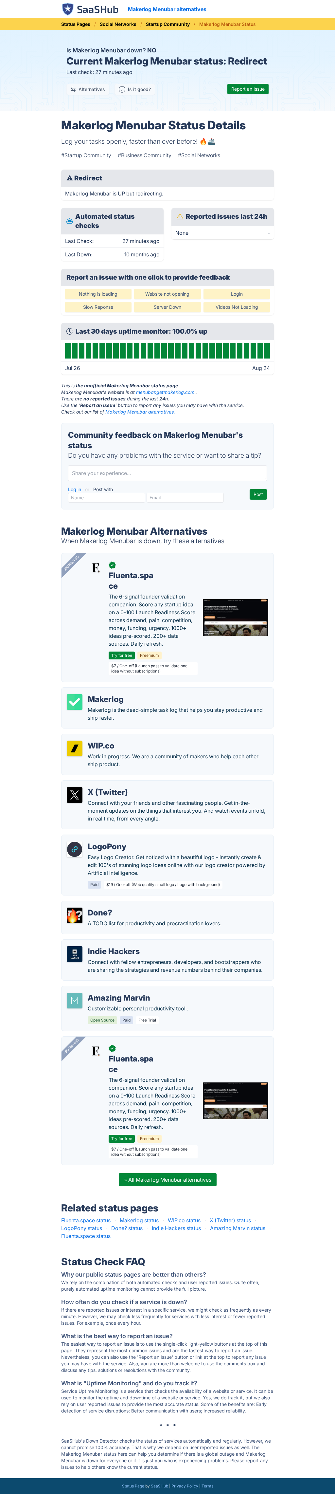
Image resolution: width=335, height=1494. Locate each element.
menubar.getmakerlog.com (165, 392)
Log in (75, 489)
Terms (207, 1486)
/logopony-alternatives (94, 839)
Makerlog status (139, 1220)
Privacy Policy (184, 1486)
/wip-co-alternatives (91, 738)
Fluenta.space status (86, 1220)
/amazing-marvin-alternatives (103, 990)
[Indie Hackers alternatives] (74, 954)
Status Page (133, 1486)
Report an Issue (248, 89)
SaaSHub (159, 1486)
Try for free (121, 655)
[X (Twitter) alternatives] (74, 795)
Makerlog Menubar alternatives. (140, 412)
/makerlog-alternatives (94, 691)
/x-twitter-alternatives (93, 784)
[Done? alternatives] (74, 915)
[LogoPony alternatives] (74, 849)
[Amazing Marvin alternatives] (74, 1000)
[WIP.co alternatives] (74, 748)
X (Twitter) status (230, 1220)
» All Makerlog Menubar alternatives (167, 1179)
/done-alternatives (89, 905)
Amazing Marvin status (237, 1228)
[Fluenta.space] (95, 568)
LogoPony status (81, 1228)
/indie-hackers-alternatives (99, 943)
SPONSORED (71, 563)
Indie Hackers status (176, 1228)
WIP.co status (184, 1220)
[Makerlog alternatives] (74, 702)
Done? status (127, 1228)
